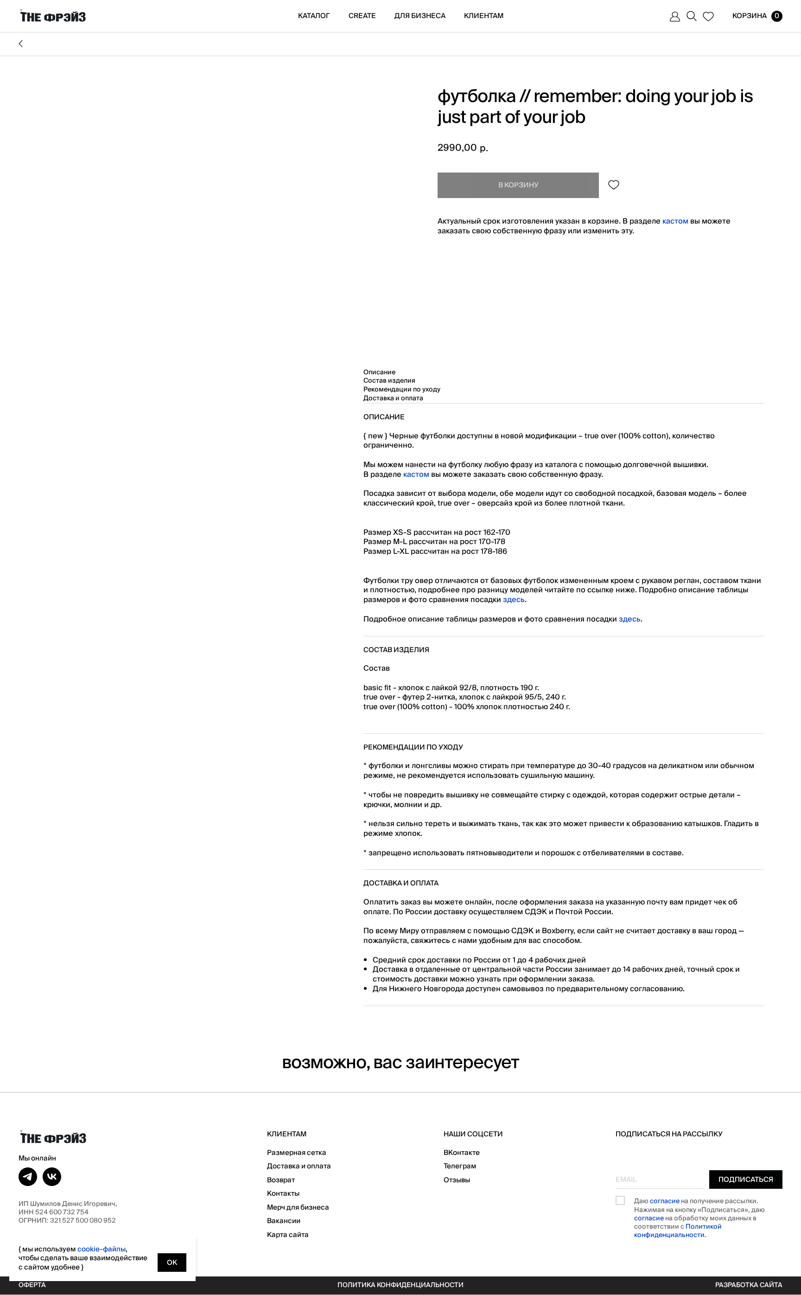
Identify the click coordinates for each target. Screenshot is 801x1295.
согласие (665, 1201)
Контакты (283, 1193)
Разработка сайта (748, 1285)
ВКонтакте (462, 1153)
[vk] (52, 1176)
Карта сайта (288, 1235)
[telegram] (28, 1176)
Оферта (32, 1285)
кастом (675, 221)
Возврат (281, 1180)
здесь (514, 599)
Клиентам (483, 16)
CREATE (362, 16)
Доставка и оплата (299, 1166)
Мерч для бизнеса (298, 1207)
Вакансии (283, 1221)
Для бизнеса (419, 16)
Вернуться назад (400, 44)
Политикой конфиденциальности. (678, 1231)
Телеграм (460, 1166)
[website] (674, 16)
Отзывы (457, 1180)
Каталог (314, 16)
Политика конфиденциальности (400, 1285)
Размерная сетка (296, 1153)
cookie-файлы (101, 1249)
